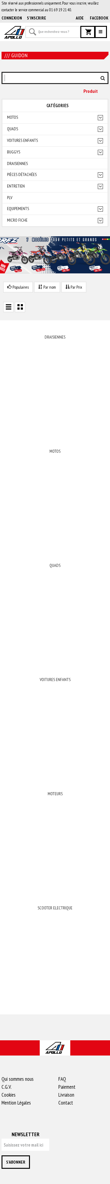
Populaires (20, 287)
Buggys (13, 152)
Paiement (66, 1087)
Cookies (9, 1094)
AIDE (80, 18)
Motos (12, 117)
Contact (65, 1102)
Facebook (99, 18)
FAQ (62, 1079)
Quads (12, 129)
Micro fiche (17, 220)
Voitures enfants (22, 140)
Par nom (49, 287)
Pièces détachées (22, 174)
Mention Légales (16, 1102)
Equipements (18, 208)
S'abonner (15, 1162)
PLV (9, 197)
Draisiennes (17, 163)
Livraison (66, 1094)
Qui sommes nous (18, 1079)
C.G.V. (7, 1087)
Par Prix (76, 287)
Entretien (16, 186)
